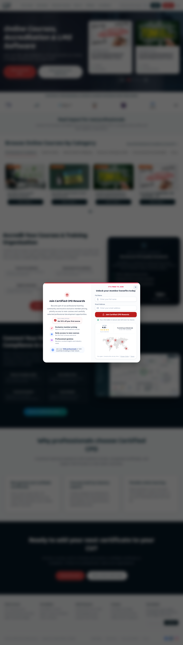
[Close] (135, 287)
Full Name (98, 295)
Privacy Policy (125, 356)
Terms (132, 356)
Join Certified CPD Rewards (117, 314)
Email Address (100, 304)
